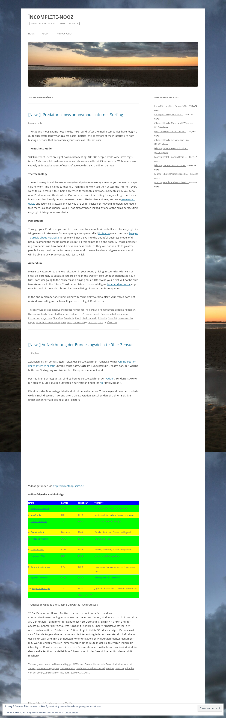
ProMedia (104, 233)
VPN (63, 322)
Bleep (31, 314)
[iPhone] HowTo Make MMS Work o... (173, 123)
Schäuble (102, 318)
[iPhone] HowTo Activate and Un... (171, 140)
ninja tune (46, 318)
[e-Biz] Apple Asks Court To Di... (170, 131)
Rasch (78, 318)
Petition (109, 378)
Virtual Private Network (48, 322)
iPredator (87, 314)
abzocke (119, 309)
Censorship (99, 664)
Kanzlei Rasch (100, 314)
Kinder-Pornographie (48, 668)
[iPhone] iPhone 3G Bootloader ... (171, 148)
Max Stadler (36, 514)
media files (113, 314)
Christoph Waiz (38, 556)
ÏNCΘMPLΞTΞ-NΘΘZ (50, 17)
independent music (118, 284)
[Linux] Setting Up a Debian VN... (170, 106)
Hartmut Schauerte (40, 508)
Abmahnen (79, 309)
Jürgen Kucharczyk (41, 588)
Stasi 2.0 (112, 318)
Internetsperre (73, 314)
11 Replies (33, 353)
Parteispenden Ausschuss (107, 577)
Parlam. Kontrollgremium (121, 514)
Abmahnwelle (107, 309)
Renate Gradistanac (40, 566)
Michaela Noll (37, 549)
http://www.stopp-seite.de (68, 486)
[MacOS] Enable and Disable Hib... (171, 182)
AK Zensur (78, 664)
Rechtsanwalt (89, 318)
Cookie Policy (71, 712)
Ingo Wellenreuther (40, 577)
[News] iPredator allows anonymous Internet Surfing (75, 114)
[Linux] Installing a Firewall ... (168, 114)
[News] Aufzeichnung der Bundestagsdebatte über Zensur (80, 344)
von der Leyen (35, 672)
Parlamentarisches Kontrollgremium (95, 668)
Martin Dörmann (39, 521)
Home (31, 33)
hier (102, 382)
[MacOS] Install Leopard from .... (170, 156)
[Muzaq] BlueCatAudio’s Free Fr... (171, 173)
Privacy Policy (65, 33)
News (57, 309)
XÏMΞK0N (112, 322)
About (45, 33)
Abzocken (130, 309)
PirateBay (58, 318)
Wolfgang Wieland (39, 538)
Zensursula (79, 322)
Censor (88, 664)
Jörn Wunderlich (38, 532)
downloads (41, 314)
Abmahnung (92, 309)
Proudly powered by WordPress (60, 703)
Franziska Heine (56, 314)
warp (69, 322)
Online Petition (67, 668)
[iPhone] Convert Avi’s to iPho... (170, 165)
